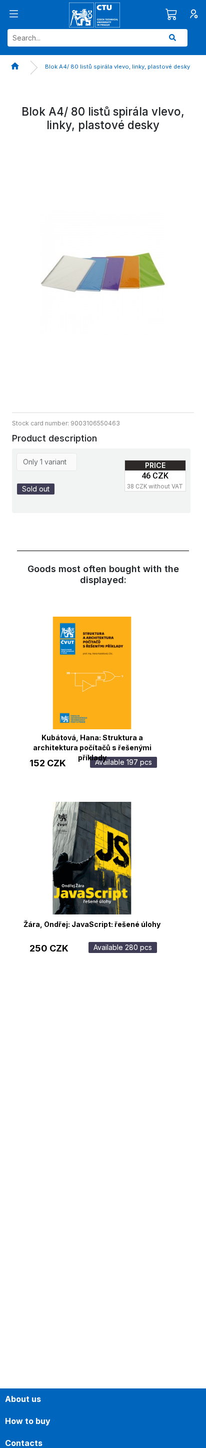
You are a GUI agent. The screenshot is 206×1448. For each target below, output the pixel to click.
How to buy (27, 1421)
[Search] (173, 38)
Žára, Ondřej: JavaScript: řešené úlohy (92, 924)
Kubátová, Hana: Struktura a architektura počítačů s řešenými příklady (92, 741)
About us (23, 1399)
